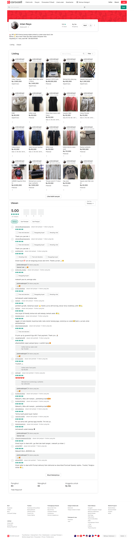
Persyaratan (37, 537)
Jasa (69, 521)
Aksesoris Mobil (112, 509)
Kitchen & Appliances (53, 515)
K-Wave (90, 526)
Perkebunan (51, 513)
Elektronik (70, 508)
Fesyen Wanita (31, 515)
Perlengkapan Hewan (93, 522)
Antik (89, 520)
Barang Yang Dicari (12, 526)
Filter (89, 53)
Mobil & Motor (111, 508)
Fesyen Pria (30, 513)
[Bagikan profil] (91, 25)
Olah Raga (90, 515)
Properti (110, 511)
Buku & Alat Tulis (52, 508)
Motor (109, 513)
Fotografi (90, 508)
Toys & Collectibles (93, 518)
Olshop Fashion (31, 511)
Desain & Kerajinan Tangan (95, 509)
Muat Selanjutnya (53, 475)
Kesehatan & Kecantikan (33, 508)
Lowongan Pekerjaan (56, 535)
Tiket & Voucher (92, 528)
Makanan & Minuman (93, 511)
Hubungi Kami (34, 535)
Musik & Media (91, 513)
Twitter (9, 509)
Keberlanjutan (46, 535)
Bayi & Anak (51, 509)
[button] (25, 27)
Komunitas (10, 525)
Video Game (91, 517)
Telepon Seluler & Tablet (74, 509)
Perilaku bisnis (50, 537)
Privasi (43, 537)
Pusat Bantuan (26, 535)
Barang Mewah (31, 509)
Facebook (9, 508)
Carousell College (11, 513)
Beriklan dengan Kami (27, 537)
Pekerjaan (70, 519)
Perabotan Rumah (52, 511)
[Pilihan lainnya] (94, 25)
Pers (40, 535)
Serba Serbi (10, 523)
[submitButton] (123, 7)
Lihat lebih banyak (53, 196)
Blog (8, 511)
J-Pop (89, 524)
